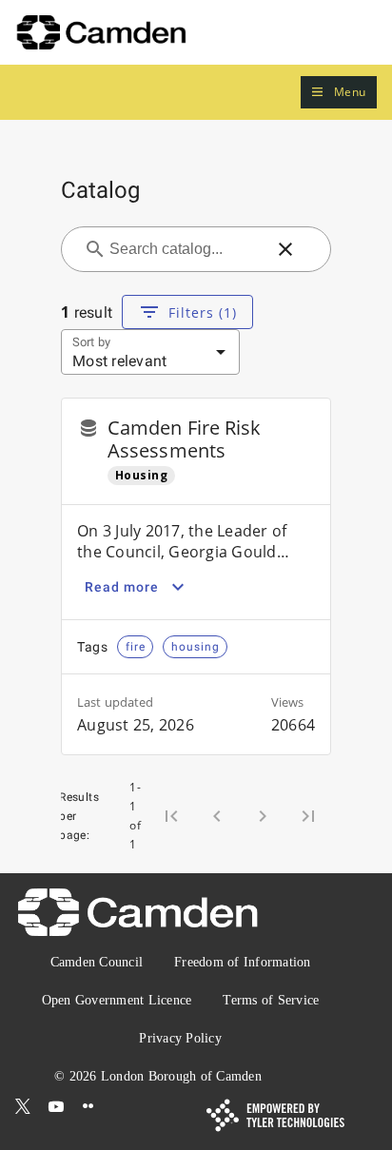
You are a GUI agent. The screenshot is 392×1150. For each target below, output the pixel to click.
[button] (339, 92)
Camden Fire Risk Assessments (185, 439)
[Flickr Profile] (88, 1106)
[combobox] (185, 249)
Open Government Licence (117, 1000)
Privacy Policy (180, 1038)
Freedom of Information (242, 962)
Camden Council (97, 962)
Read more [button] (122, 586)
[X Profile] (22, 1106)
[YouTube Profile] (56, 1106)
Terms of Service (271, 1000)
